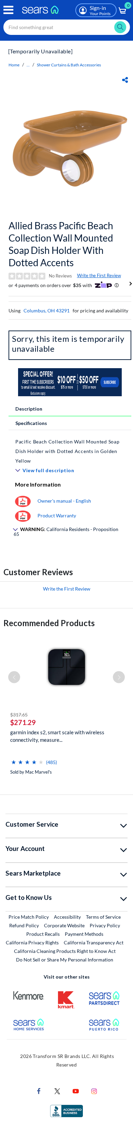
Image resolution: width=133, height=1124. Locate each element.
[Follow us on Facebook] (39, 1091)
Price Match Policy (29, 917)
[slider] (27, 759)
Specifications (31, 423)
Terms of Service (103, 917)
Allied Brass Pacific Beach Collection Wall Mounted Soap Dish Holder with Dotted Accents (61, 244)
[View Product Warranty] (23, 515)
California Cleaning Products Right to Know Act (65, 951)
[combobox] (66, 27)
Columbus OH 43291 (47, 310)
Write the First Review (99, 275)
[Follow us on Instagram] (94, 1091)
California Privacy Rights (32, 942)
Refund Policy (24, 925)
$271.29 (23, 722)
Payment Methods (84, 934)
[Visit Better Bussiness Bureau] (66, 1110)
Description (28, 409)
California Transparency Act (93, 942)
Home (14, 64)
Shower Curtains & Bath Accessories (69, 64)
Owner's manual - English (64, 501)
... (28, 64)
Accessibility (67, 917)
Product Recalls (43, 934)
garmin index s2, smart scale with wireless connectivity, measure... (57, 736)
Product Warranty (57, 515)
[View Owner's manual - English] (23, 501)
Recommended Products (49, 623)
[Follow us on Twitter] (57, 1091)
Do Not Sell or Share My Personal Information (64, 959)
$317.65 (19, 715)
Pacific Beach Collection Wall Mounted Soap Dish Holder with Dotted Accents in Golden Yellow (67, 451)
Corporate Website (64, 925)
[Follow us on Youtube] (76, 1091)
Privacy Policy (105, 925)
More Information (38, 484)
